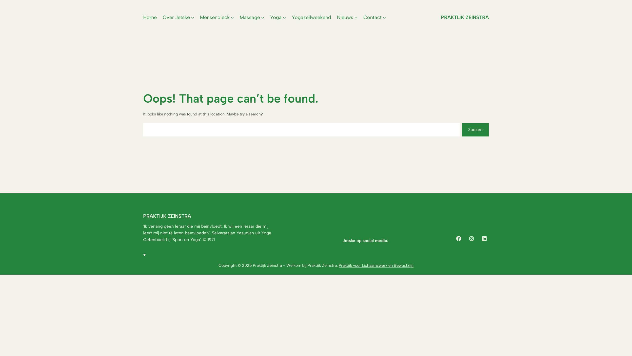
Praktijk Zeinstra (465, 17)
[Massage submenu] (262, 17)
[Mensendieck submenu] (232, 17)
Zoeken (475, 129)
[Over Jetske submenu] (192, 17)
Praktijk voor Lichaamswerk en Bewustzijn (376, 265)
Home (150, 17)
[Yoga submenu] (284, 17)
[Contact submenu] (384, 17)
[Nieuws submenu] (356, 17)
